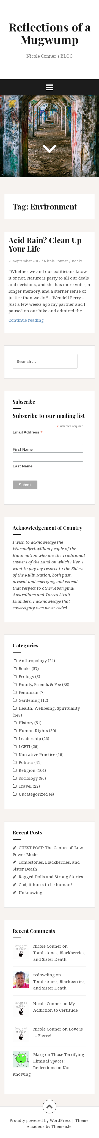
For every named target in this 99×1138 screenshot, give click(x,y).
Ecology (26, 676)
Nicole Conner (56, 260)
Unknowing (30, 892)
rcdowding (44, 974)
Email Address (28, 432)
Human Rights (33, 730)
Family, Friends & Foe (40, 684)
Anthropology (33, 660)
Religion (27, 770)
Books (77, 260)
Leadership (30, 738)
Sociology (28, 778)
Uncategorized (33, 794)
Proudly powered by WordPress (40, 1120)
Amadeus (36, 1126)
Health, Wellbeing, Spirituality (49, 708)
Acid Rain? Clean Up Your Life (45, 244)
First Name (23, 449)
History (26, 722)
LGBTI (24, 746)
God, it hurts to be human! (45, 884)
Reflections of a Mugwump (50, 33)
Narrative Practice (37, 754)
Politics (26, 762)
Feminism (28, 692)
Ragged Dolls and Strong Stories (51, 876)
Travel (25, 786)
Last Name (22, 466)
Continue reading (32, 321)
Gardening (29, 700)
